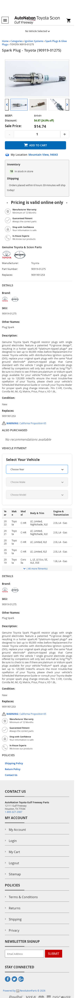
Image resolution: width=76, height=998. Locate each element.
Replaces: (7, 275)
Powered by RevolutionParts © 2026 (24, 990)
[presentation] (7, 105)
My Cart (14, 852)
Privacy (14, 930)
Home (5, 41)
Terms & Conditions (23, 897)
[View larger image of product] (19, 105)
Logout (14, 863)
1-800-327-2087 (13, 811)
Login (13, 841)
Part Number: (10, 269)
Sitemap (15, 874)
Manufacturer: (10, 263)
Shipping (15, 919)
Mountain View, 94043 (43, 154)
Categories (17, 41)
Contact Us (11, 775)
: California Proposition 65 (26, 423)
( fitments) (37, 568)
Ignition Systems (34, 41)
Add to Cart (38, 145)
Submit (53, 954)
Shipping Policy (14, 763)
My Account (17, 830)
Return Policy (12, 769)
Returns (14, 908)
